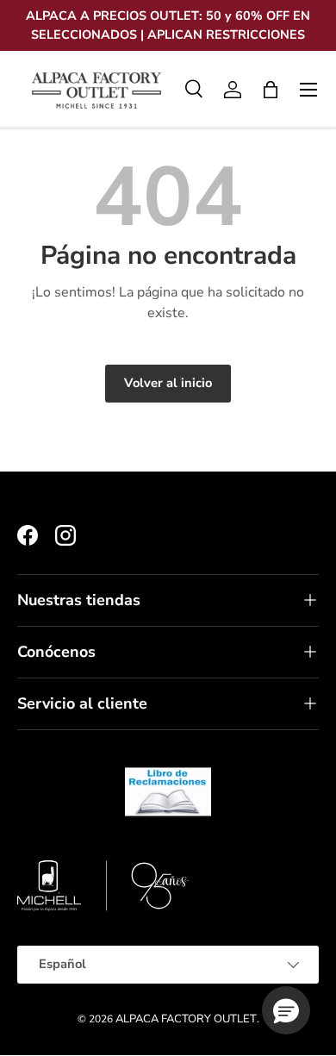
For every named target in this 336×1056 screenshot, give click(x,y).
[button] (270, 90)
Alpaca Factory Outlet (186, 1019)
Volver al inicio (168, 382)
